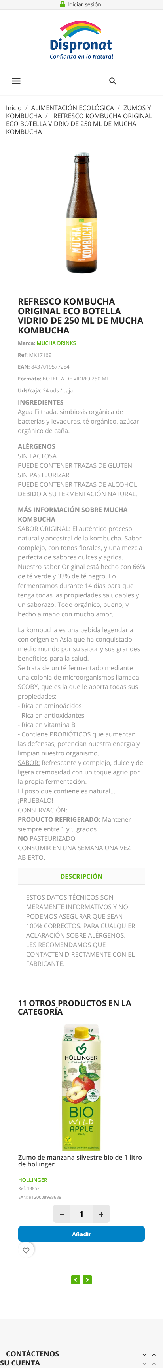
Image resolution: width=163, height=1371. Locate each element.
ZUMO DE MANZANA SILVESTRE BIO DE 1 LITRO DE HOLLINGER (80, 1161)
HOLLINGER (32, 1179)
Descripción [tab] (82, 876)
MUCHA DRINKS (56, 343)
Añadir (81, 1234)
